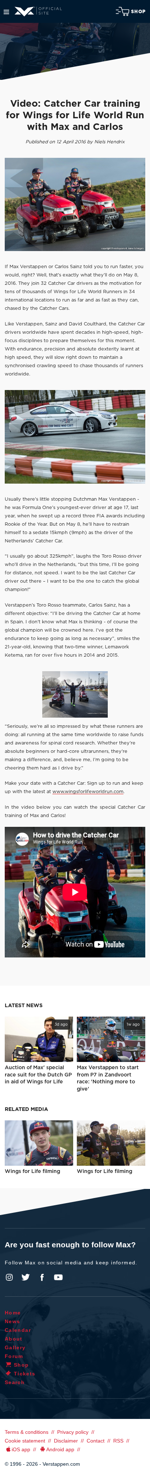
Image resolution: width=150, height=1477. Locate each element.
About (14, 1339)
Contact (95, 1441)
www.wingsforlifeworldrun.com (87, 791)
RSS (118, 1441)
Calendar (18, 1330)
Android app (60, 1449)
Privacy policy (72, 1432)
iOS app (21, 1449)
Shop (138, 11)
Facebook (42, 1277)
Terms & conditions (26, 1432)
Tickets (25, 1374)
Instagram (9, 1277)
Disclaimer (66, 1441)
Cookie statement (25, 1441)
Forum (14, 1356)
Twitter (26, 1277)
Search (15, 1382)
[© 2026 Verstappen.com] (75, 204)
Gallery (15, 1347)
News (12, 1321)
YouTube (58, 1277)
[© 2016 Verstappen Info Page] (75, 437)
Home (13, 1313)
